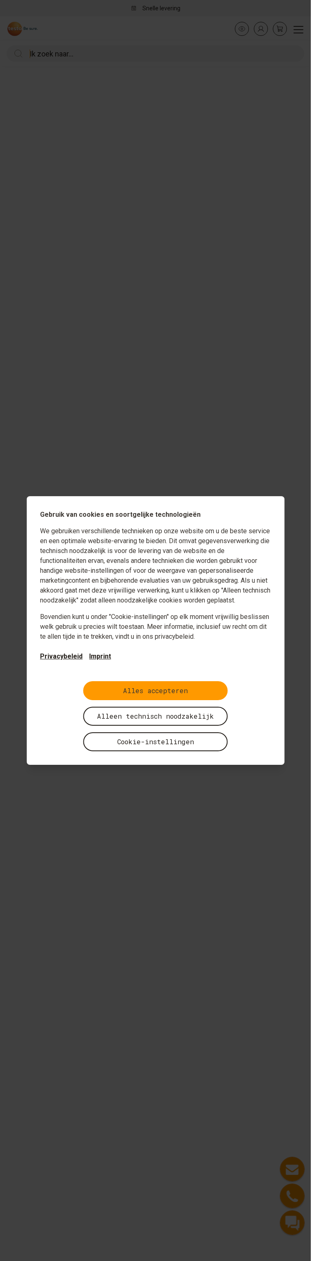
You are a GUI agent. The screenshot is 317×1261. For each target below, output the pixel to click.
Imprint (100, 656)
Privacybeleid (61, 656)
